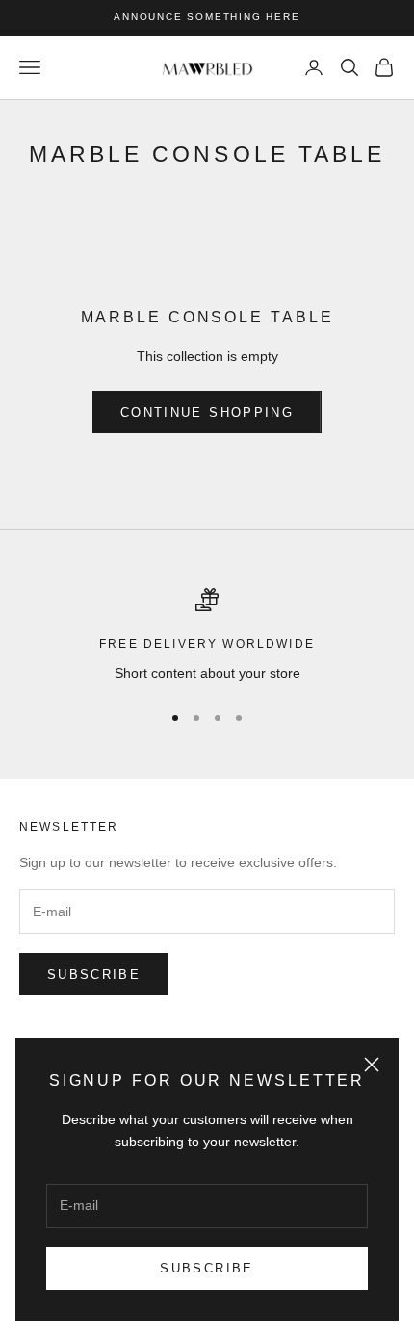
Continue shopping (207, 412)
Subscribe (206, 1268)
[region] (207, 635)
